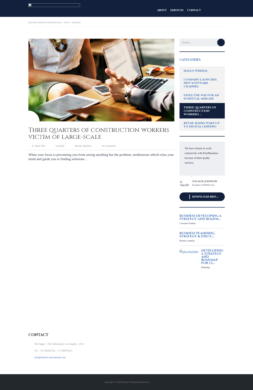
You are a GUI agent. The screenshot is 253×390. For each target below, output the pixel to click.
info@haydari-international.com (50, 357)
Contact (194, 10)
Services (177, 10)
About (162, 10)
